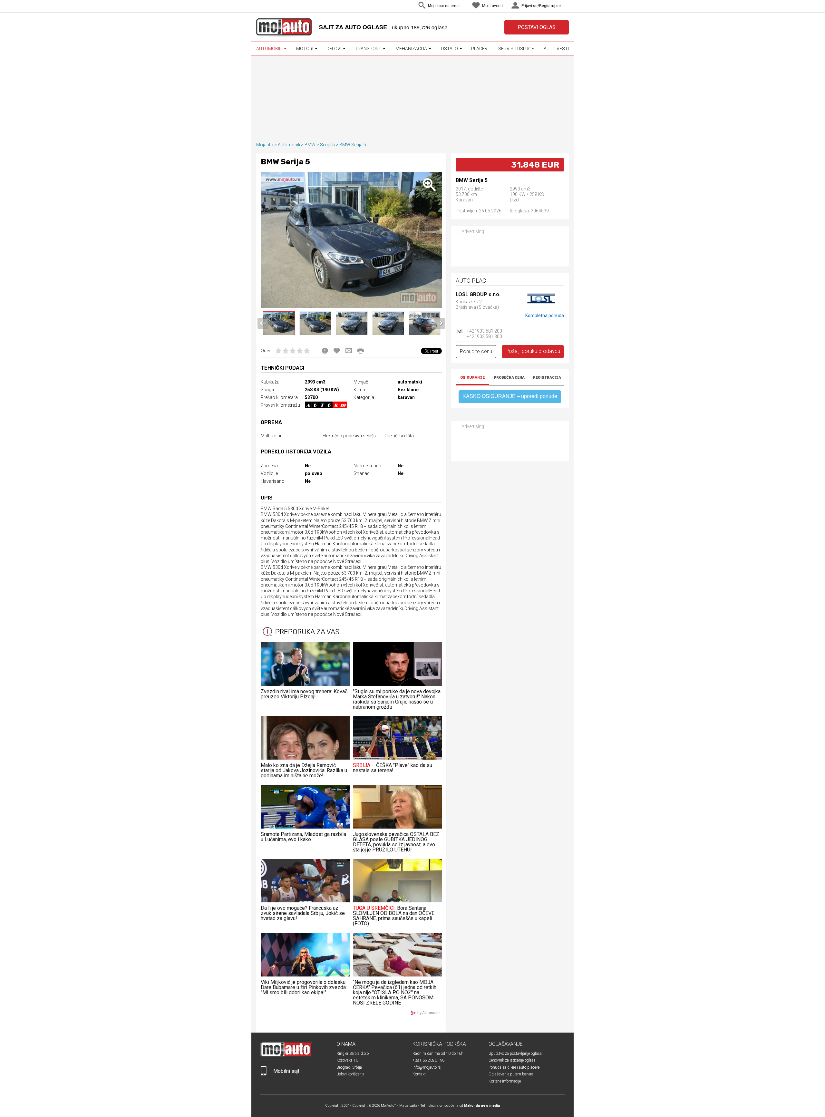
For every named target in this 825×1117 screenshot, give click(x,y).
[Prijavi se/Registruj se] (567, 6)
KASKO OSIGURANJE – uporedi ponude (509, 396)
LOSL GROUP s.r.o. (478, 294)
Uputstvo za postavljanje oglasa (515, 1053)
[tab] (472, 378)
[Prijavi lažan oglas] (325, 350)
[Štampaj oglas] (360, 350)
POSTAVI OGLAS (537, 27)
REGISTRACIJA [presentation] (547, 377)
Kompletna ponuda (544, 315)
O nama (345, 1044)
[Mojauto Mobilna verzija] (263, 1074)
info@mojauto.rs (426, 1067)
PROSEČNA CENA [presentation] (509, 377)
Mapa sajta (408, 1105)
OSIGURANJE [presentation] (472, 377)
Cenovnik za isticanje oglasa (512, 1060)
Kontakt (419, 1074)
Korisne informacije (505, 1081)
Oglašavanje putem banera (511, 1074)
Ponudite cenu (476, 351)
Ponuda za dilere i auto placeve (514, 1067)
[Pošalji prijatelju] (349, 350)
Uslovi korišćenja (350, 1074)
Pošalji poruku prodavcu (533, 351)
